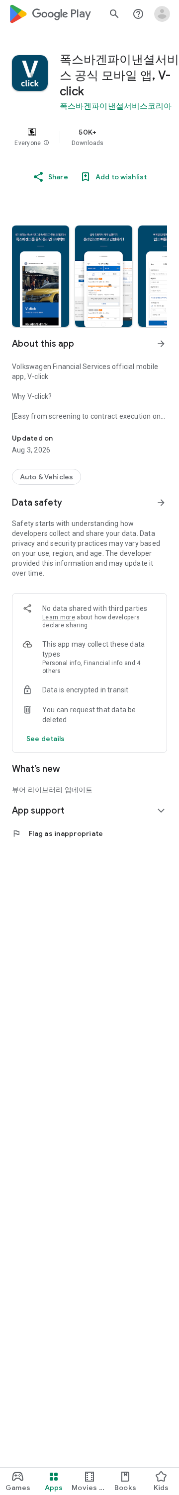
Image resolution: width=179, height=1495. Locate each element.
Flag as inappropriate (57, 833)
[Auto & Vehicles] (46, 476)
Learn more (58, 617)
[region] (89, 137)
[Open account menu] (162, 14)
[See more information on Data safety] (161, 503)
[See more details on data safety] (45, 738)
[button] (46, 143)
